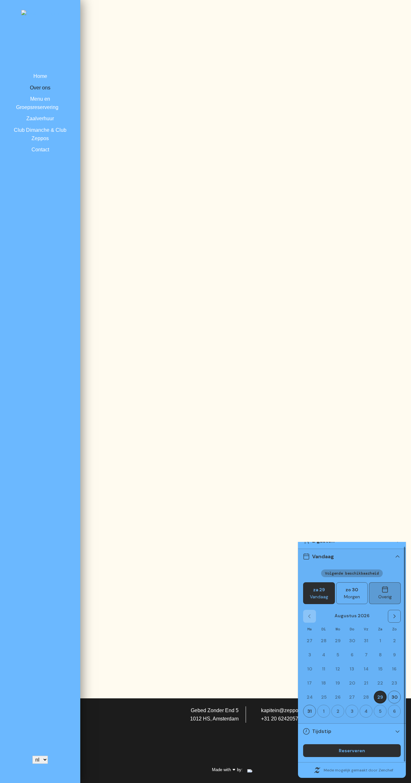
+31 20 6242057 (279, 718)
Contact (40, 149)
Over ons (40, 87)
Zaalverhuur (40, 118)
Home (40, 76)
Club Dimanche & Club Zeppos (40, 134)
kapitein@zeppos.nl (283, 710)
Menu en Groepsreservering (37, 103)
